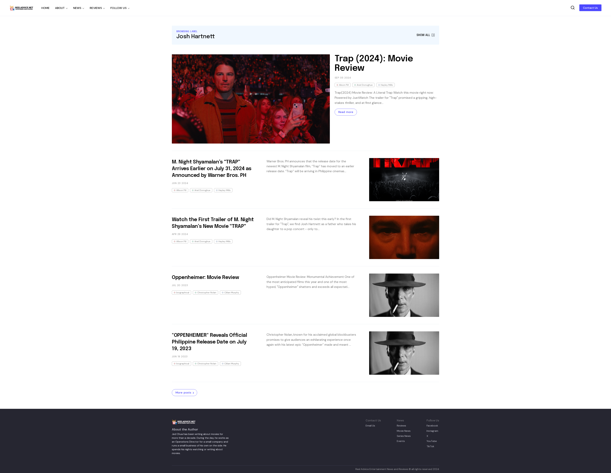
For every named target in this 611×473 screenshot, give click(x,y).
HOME (45, 8)
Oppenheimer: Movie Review (205, 277)
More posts (183, 392)
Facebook (432, 425)
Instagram (432, 431)
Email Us (370, 425)
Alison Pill (344, 84)
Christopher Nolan (206, 292)
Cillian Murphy (231, 292)
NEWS (77, 8)
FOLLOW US (118, 8)
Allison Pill (181, 190)
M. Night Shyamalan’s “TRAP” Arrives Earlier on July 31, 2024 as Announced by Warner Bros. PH (211, 169)
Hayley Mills (387, 84)
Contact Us (590, 8)
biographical (182, 292)
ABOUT (60, 8)
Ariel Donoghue (365, 84)
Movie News (404, 431)
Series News (404, 436)
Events (401, 441)
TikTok (430, 446)
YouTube (432, 441)
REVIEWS (96, 8)
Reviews (401, 425)
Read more (345, 112)
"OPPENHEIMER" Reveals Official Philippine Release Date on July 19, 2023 (209, 342)
